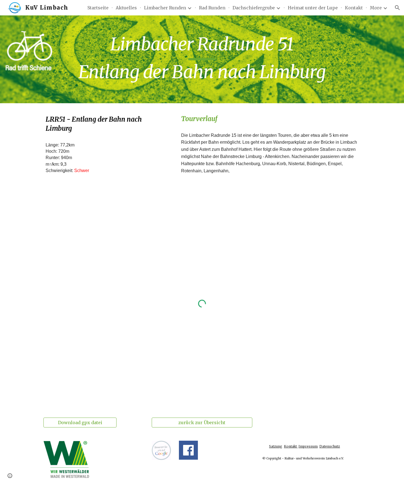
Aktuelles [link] (126, 7)
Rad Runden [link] (212, 7)
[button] (397, 7)
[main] (202, 59)
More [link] (376, 7)
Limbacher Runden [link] (165, 7)
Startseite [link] (98, 7)
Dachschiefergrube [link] (254, 7)
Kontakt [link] (354, 7)
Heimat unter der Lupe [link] (313, 7)
